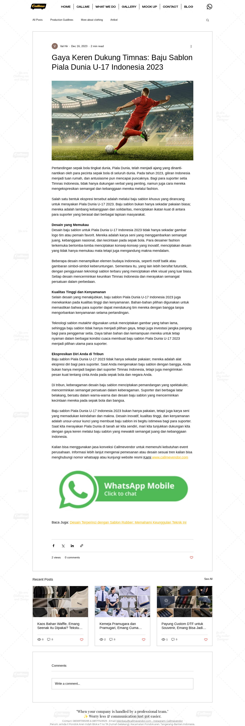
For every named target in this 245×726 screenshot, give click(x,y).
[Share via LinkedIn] (72, 545)
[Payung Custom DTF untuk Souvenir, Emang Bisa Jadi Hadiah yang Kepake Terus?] (184, 601)
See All (208, 578)
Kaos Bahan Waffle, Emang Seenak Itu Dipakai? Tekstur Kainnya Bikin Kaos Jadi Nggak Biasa (58, 626)
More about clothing (92, 19)
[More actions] (191, 46)
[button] (83, 6)
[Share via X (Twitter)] (63, 545)
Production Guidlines (61, 19)
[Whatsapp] (209, 6)
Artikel (114, 19)
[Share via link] (81, 545)
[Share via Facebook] (53, 545)
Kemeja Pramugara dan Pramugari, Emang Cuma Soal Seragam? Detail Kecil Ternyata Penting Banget (120, 626)
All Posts (38, 19)
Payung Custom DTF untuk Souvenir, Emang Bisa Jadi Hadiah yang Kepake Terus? (183, 626)
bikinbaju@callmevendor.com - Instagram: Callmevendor (150, 720)
